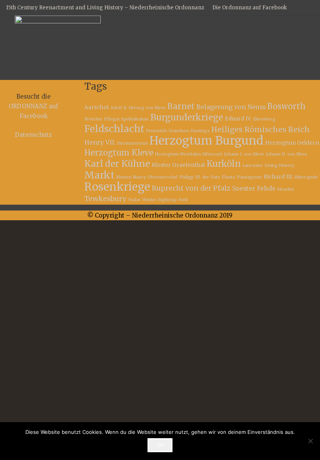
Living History (279, 165)
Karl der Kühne (117, 163)
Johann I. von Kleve (244, 154)
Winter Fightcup (159, 199)
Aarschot (96, 107)
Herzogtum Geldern (292, 142)
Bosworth (286, 106)
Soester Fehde (254, 188)
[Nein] (310, 441)
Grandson (179, 130)
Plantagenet (249, 177)
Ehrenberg (264, 119)
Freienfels (156, 130)
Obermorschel (163, 177)
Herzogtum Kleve (118, 153)
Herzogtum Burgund (206, 140)
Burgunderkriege (186, 117)
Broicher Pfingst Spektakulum (116, 119)
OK (160, 445)
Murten (124, 177)
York (183, 199)
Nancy (139, 177)
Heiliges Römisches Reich (260, 129)
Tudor (134, 199)
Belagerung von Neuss (231, 107)
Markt (99, 175)
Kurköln (223, 163)
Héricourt (212, 154)
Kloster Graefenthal (178, 164)
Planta (228, 177)
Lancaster (252, 165)
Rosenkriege (117, 187)
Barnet (181, 106)
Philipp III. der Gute (199, 177)
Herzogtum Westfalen (178, 154)
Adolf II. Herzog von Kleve (138, 107)
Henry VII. (100, 142)
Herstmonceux (132, 143)
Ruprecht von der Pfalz (191, 188)
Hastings (200, 130)
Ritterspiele (306, 177)
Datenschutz (33, 134)
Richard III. (278, 176)
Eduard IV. (238, 118)
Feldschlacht (114, 129)
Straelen (285, 189)
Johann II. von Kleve (287, 154)
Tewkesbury (105, 199)
